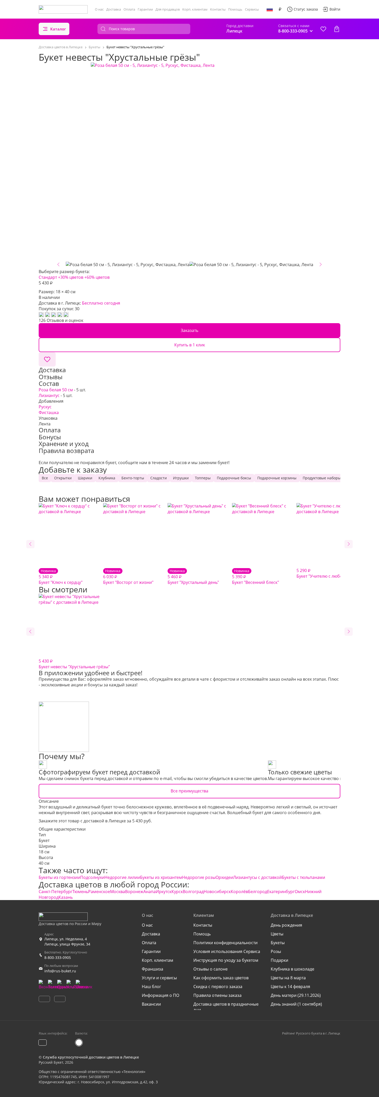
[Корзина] (336, 29)
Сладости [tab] (158, 477)
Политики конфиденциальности (225, 942)
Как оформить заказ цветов (221, 978)
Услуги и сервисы (159, 978)
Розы (276, 951)
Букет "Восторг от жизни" (128, 576)
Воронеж (134, 891)
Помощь (235, 9)
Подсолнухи (92, 877)
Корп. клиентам (195, 9)
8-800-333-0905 (57, 957)
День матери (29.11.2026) (296, 995)
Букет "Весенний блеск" (255, 576)
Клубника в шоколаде (292, 969)
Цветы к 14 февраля (290, 986)
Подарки (279, 960)
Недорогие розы (199, 877)
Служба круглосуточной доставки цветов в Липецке (91, 1057)
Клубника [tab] (106, 477)
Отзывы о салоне (210, 969)
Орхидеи (224, 877)
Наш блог (151, 986)
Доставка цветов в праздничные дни (226, 1007)
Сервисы (252, 9)
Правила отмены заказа (217, 995)
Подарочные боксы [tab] (234, 477)
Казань (66, 897)
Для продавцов (167, 9)
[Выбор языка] (270, 9)
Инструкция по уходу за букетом (225, 960)
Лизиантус (49, 395)
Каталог (58, 28)
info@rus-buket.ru (60, 970)
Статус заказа (306, 9)
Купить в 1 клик (189, 345)
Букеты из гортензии (59, 877)
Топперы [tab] (203, 477)
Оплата (129, 9)
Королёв (239, 891)
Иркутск (163, 891)
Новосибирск (217, 891)
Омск (300, 891)
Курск (177, 891)
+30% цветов (70, 277)
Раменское (99, 891)
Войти (334, 9)
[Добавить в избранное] (47, 359)
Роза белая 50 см (56, 390)
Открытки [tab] (63, 477)
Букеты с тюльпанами (303, 877)
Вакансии (151, 1004)
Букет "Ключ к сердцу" (61, 576)
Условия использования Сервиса (226, 951)
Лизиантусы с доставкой (257, 877)
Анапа (149, 891)
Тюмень (80, 891)
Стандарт (48, 277)
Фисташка (49, 412)
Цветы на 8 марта (288, 978)
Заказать (189, 330)
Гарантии (145, 9)
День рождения (286, 925)
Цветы (277, 934)
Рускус (45, 407)
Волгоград (193, 891)
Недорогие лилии (122, 877)
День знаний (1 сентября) (296, 1004)
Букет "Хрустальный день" (193, 576)
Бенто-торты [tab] (132, 477)
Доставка (113, 9)
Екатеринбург (281, 891)
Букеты (278, 942)
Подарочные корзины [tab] (276, 477)
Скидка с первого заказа (217, 986)
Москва (117, 891)
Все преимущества (189, 791)
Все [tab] (45, 477)
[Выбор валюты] (280, 9)
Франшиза (152, 969)
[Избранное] (323, 29)
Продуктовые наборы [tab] (322, 477)
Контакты (218, 9)
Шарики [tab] (85, 477)
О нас (99, 9)
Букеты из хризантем (161, 877)
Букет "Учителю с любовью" (324, 573)
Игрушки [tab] (181, 477)
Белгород (257, 891)
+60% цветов (97, 277)
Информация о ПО (160, 995)
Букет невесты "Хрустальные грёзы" (74, 664)
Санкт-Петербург (55, 891)
